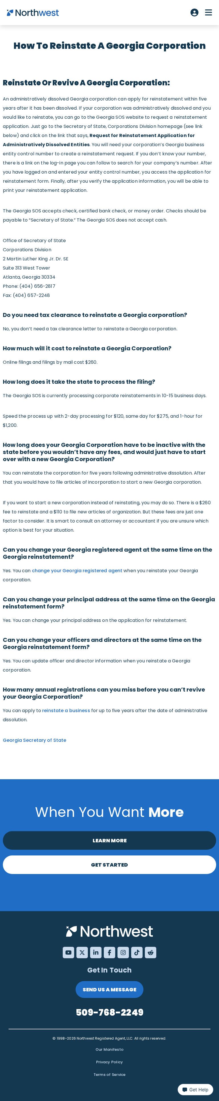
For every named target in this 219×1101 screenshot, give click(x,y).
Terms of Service (110, 1074)
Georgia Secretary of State (34, 740)
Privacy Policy (109, 1062)
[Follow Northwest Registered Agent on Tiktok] (137, 952)
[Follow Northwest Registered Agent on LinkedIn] (96, 952)
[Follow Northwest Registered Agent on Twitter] (82, 952)
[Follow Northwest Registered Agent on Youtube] (68, 952)
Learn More (110, 840)
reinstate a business (66, 710)
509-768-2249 (109, 1012)
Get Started (109, 864)
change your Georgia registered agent (78, 570)
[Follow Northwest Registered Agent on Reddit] (150, 952)
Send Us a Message (109, 989)
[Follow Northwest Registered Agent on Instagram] (123, 952)
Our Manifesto (109, 1049)
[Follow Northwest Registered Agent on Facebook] (109, 952)
